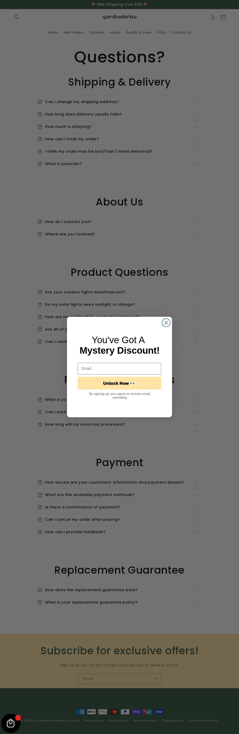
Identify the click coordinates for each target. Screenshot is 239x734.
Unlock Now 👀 (119, 383)
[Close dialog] (166, 323)
